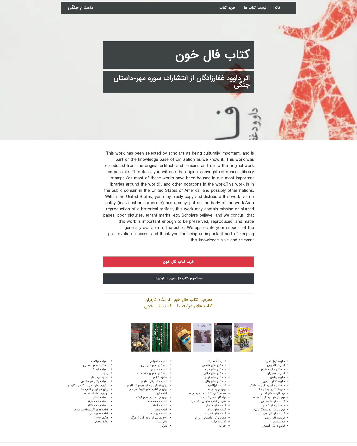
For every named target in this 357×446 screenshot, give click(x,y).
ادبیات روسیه (159, 413)
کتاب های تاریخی (274, 413)
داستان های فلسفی (214, 365)
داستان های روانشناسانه (152, 373)
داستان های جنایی (214, 373)
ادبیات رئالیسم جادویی (94, 381)
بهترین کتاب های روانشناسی (208, 401)
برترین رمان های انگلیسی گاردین (87, 385)
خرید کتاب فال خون (178, 262)
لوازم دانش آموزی (273, 425)
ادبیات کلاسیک (216, 361)
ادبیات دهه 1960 (98, 401)
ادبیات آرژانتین (216, 385)
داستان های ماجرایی (154, 365)
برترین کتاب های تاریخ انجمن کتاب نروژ (148, 391)
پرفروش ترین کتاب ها (94, 389)
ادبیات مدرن (159, 369)
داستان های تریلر (215, 377)
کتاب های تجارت (215, 413)
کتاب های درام (217, 409)
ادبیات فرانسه (99, 361)
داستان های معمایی (95, 365)
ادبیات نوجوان (276, 373)
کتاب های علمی (98, 413)
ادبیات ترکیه (218, 421)
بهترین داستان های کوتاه (151, 397)
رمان (105, 373)
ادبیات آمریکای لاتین (154, 381)
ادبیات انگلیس (276, 365)
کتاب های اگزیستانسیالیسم (91, 409)
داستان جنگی (80, 7)
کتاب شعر (161, 409)
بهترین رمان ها (216, 389)
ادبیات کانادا (159, 405)
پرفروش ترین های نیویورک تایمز (147, 385)
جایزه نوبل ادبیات (274, 361)
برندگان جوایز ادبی (273, 393)
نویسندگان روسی (274, 417)
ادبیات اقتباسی (158, 361)
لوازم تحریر (101, 421)
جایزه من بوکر (99, 377)
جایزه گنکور (160, 377)
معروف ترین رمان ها (272, 389)
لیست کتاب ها (255, 8)
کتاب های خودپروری (272, 401)
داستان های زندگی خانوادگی (267, 385)
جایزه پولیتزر (277, 377)
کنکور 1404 (101, 417)
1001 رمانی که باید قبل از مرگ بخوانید (149, 419)
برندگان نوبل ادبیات (213, 397)
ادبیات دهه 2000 (157, 401)
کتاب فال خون (212, 54)
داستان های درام (215, 369)
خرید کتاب (227, 8)
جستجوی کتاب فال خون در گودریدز (178, 278)
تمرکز (164, 425)
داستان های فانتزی (273, 369)
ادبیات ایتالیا (100, 397)
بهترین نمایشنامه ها (95, 393)
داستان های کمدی (273, 405)
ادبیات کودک (100, 369)
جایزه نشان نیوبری (273, 381)
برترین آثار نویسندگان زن (269, 409)
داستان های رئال (215, 381)
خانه (277, 8)
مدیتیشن (279, 421)
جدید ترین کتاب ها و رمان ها (207, 393)
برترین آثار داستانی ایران (210, 417)
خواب (222, 425)
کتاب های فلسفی (215, 405)
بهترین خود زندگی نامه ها (268, 397)
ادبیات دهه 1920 (98, 405)
